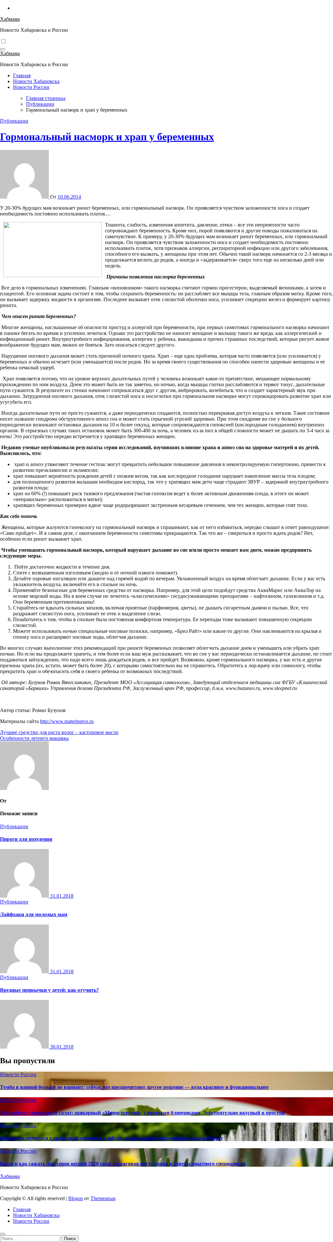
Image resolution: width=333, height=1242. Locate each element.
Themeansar (102, 1198)
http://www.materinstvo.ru (67, 721)
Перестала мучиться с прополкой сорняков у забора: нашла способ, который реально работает (111, 1138)
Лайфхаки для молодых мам (33, 914)
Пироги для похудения (26, 839)
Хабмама (10, 19)
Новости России (31, 87)
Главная (22, 75)
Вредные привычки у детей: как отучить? (49, 990)
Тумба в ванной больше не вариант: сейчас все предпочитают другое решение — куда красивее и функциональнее (134, 1087)
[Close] (2, 1234)
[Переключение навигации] (2, 49)
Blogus (75, 1198)
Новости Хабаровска (36, 81)
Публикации (14, 121)
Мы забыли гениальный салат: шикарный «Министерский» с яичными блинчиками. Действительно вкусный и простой (142, 1112)
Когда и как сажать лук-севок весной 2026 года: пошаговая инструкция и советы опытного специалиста (122, 1163)
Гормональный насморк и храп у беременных (107, 136)
